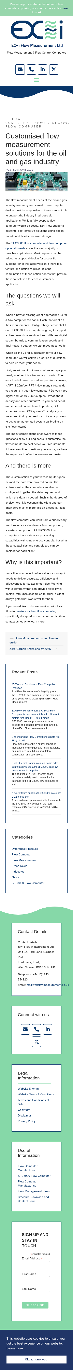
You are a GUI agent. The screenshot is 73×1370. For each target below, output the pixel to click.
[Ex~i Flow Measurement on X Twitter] (36, 1041)
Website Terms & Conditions (36, 1094)
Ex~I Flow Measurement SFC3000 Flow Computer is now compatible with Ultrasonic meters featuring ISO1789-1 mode (36, 714)
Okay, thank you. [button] (36, 1359)
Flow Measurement (24, 860)
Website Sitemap (29, 1088)
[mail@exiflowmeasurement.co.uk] (20, 69)
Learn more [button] (14, 1348)
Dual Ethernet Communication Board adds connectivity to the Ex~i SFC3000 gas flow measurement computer (35, 767)
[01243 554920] (31, 69)
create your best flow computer (35, 611)
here (65, 8)
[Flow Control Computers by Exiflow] (42, 69)
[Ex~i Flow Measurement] (37, 33)
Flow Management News (34, 1191)
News (40, 122)
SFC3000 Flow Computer (28, 883)
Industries (18, 871)
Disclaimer (24, 1115)
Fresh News (19, 865)
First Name (29, 1274)
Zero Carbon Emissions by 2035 (30, 648)
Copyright (24, 1109)
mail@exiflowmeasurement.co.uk (48, 984)
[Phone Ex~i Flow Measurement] (36, 1029)
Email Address (32, 1258)
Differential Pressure (25, 848)
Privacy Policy (26, 1121)
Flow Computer (21, 854)
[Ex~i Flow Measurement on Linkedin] (47, 1029)
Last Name (29, 1288)
